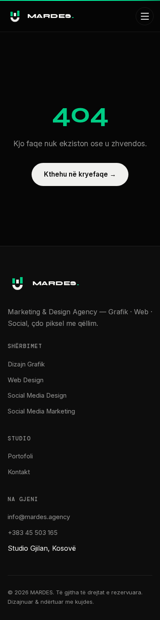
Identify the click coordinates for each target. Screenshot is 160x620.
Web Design (26, 380)
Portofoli (20, 456)
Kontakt (19, 472)
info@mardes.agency (39, 517)
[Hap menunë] (145, 16)
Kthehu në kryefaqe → (80, 174)
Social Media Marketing (41, 411)
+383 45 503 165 (33, 533)
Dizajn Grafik (26, 364)
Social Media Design (37, 395)
